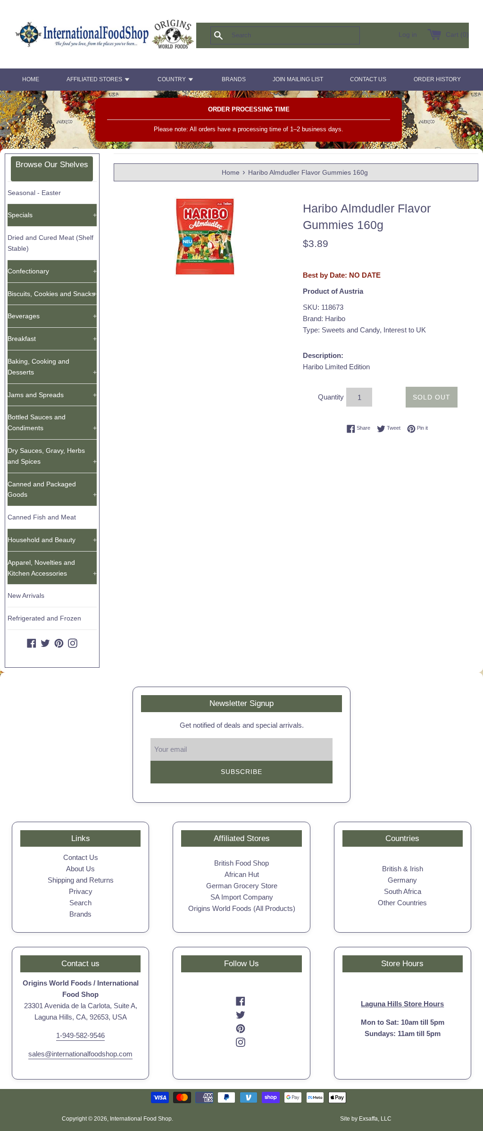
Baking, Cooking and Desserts (52, 366)
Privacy (80, 891)
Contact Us (80, 857)
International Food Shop (141, 1118)
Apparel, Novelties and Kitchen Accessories (52, 568)
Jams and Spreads (52, 395)
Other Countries (402, 903)
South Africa (402, 891)
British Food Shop (241, 863)
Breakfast (52, 338)
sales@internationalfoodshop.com (80, 1054)
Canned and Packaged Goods (52, 489)
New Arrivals (26, 595)
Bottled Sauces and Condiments (52, 422)
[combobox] (301, 35)
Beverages (52, 316)
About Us (80, 869)
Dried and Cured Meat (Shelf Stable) (50, 243)
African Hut (242, 874)
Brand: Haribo (324, 319)
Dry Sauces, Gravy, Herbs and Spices (52, 456)
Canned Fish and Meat (42, 517)
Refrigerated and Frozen (44, 618)
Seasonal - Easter (34, 192)
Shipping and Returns (81, 880)
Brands (80, 914)
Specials (52, 215)
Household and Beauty (52, 540)
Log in (408, 34)
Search (80, 903)
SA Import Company (241, 897)
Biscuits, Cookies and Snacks (52, 294)
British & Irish (402, 869)
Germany (402, 880)
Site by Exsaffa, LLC (365, 1118)
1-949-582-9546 (80, 1035)
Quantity (331, 397)
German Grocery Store (241, 886)
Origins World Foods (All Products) (241, 908)
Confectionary (52, 271)
